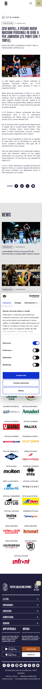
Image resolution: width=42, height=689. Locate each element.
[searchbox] (21, 3)
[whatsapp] (22, 186)
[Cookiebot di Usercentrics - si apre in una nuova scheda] (29, 296)
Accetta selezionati (21, 383)
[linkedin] (33, 186)
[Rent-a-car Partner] (11, 486)
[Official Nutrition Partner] (30, 501)
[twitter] (27, 186)
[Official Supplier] (11, 516)
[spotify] (37, 665)
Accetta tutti (21, 375)
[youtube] (21, 665)
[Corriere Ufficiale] (30, 516)
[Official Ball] (11, 472)
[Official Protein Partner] (30, 412)
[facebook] (16, 186)
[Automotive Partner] (11, 412)
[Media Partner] (11, 531)
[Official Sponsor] (11, 427)
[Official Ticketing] (30, 486)
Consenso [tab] (7, 303)
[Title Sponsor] (11, 397)
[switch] (36, 350)
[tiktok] (29, 665)
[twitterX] (25, 665)
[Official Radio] (30, 546)
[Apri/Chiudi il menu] (38, 3)
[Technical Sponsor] (30, 472)
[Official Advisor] (21, 561)
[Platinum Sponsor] (30, 397)
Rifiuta (21, 391)
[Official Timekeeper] (11, 501)
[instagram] (8, 665)
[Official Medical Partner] (11, 457)
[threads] (12, 665)
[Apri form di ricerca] (31, 3)
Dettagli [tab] (18, 303)
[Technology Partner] (30, 442)
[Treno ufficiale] (30, 457)
